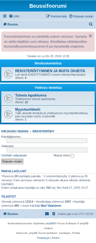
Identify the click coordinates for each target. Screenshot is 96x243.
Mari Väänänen (51, 205)
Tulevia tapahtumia (30, 95)
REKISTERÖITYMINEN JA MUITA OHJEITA (50, 71)
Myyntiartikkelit (27, 109)
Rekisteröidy (43, 131)
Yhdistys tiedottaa (48, 88)
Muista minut (62, 155)
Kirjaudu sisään (14, 131)
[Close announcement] (90, 35)
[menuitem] (14, 16)
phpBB (50, 223)
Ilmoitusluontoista (48, 63)
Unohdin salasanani (14, 155)
